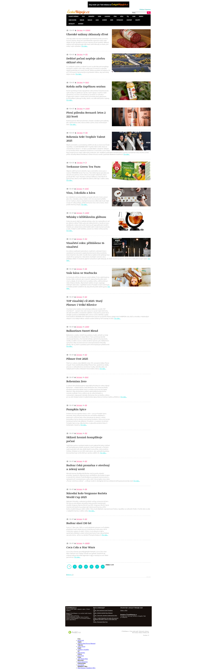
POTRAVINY (87, 30)
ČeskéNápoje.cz (125, 631)
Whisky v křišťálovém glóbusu (86, 217)
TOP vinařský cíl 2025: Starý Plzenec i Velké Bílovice (84, 303)
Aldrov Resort (81, 646)
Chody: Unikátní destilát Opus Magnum (103, 613)
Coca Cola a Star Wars (80, 547)
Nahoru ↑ (70, 575)
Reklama (140, 632)
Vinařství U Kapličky (83, 649)
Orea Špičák (81, 665)
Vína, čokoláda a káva (80, 193)
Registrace (148, 9)
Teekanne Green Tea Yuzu (83, 166)
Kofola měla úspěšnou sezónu (86, 86)
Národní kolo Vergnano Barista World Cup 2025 (86, 495)
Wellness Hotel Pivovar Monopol (86, 643)
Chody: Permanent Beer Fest (100, 622)
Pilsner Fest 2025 (77, 359)
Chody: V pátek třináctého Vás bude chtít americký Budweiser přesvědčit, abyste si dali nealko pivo (105, 618)
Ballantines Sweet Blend (82, 331)
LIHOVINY (87, 109)
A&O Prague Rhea (83, 658)
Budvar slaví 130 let (78, 523)
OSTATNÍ (87, 189)
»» (102, 566)
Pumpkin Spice (76, 409)
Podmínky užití (146, 632)
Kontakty (136, 632)
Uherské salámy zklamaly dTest (87, 34)
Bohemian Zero (76, 381)
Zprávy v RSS (123, 610)
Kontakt (80, 24)
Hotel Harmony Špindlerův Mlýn (86, 668)
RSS (133, 632)
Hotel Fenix (81, 655)
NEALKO (87, 82)
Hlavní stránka (73, 16)
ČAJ (86, 163)
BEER (86, 297)
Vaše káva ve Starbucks (81, 273)
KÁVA (86, 269)
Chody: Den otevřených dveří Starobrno (103, 610)
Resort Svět (81, 640)
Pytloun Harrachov (83, 662)
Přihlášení (142, 9)
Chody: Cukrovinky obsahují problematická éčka (105, 615)
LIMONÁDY (87, 543)
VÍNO (86, 54)
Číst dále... (84, 46)
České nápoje (80, 30)
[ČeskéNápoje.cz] (78, 14)
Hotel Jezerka (81, 652)
